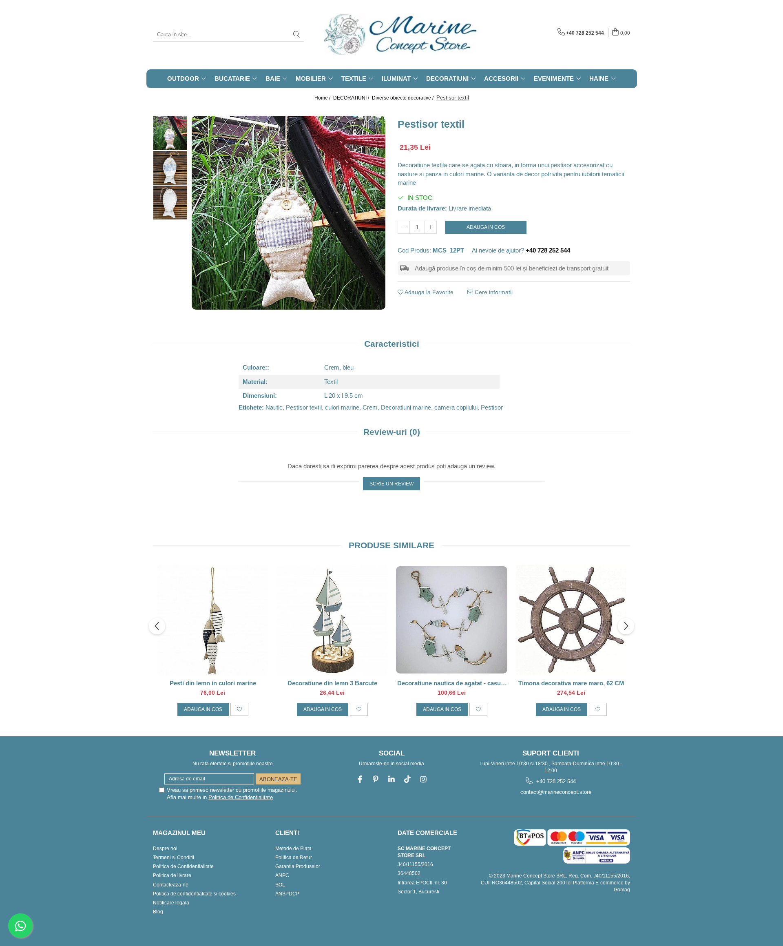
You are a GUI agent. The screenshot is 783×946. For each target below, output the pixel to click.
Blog (158, 912)
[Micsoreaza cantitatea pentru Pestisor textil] (404, 227)
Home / (323, 98)
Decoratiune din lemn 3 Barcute (332, 683)
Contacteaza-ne (170, 885)
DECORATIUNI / (351, 98)
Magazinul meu (179, 832)
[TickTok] (407, 779)
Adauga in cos (486, 227)
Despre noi (165, 848)
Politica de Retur (293, 857)
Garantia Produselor (297, 866)
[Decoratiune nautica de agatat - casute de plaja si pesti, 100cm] (451, 619)
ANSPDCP (287, 894)
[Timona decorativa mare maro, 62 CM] (571, 620)
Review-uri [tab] (391, 431)
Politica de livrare (172, 875)
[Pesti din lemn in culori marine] (212, 620)
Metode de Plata (293, 848)
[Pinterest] (376, 779)
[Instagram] (423, 779)
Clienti (287, 832)
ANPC (282, 875)
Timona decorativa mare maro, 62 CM (571, 683)
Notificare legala (171, 903)
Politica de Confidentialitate (240, 797)
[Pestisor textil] (288, 213)
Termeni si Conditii (173, 857)
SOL (280, 885)
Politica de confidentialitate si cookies (194, 894)
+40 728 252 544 (555, 781)
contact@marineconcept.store (555, 792)
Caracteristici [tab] (391, 343)
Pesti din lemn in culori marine (213, 683)
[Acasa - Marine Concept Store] (365, 34)
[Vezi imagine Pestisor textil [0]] (170, 133)
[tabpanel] (288, 213)
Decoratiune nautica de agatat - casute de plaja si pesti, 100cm (451, 683)
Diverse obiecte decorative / (403, 98)
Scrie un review (391, 484)
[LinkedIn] (392, 779)
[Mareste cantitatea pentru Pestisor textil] (431, 227)
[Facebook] (360, 779)
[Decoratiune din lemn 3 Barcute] (332, 620)
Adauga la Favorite (428, 292)
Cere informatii (493, 292)
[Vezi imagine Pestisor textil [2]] (170, 202)
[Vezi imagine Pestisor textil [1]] (170, 168)
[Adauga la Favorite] (239, 709)
